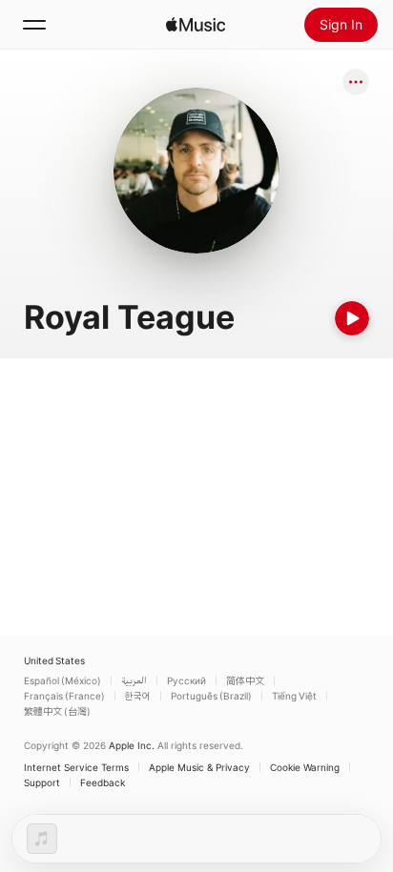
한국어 (138, 695)
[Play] (352, 318)
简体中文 (245, 680)
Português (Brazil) (211, 695)
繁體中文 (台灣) (57, 711)
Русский (186, 680)
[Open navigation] (34, 25)
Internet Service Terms (76, 767)
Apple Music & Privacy (199, 767)
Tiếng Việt (294, 695)
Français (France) (64, 695)
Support (42, 782)
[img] (195, 24)
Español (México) (62, 680)
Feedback (102, 782)
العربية (134, 680)
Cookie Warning (305, 767)
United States (54, 660)
